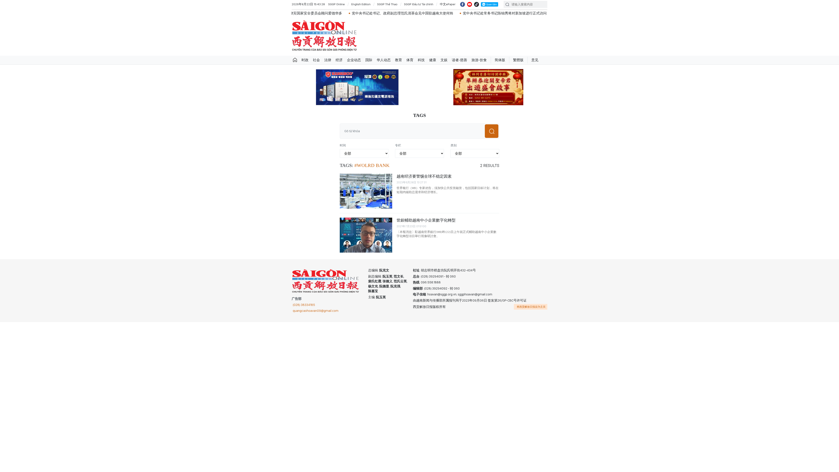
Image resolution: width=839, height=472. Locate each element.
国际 (368, 60)
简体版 (500, 60)
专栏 (398, 145)
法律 (327, 60)
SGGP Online (336, 4)
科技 (421, 60)
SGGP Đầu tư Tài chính (418, 4)
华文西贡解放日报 (324, 35)
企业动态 (354, 60)
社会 (316, 60)
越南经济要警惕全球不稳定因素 (424, 176)
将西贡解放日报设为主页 (531, 306)
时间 (343, 145)
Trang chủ (295, 60)
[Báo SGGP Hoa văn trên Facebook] (462, 4)
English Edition (361, 4)
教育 (398, 60)
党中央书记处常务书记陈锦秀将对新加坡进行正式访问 (477, 13)
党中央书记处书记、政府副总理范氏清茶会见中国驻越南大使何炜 (374, 13)
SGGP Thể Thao (387, 4)
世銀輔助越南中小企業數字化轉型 (426, 220)
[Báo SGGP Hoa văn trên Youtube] (469, 4)
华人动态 (384, 60)
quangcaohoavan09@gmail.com (315, 311)
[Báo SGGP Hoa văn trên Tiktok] (476, 4)
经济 (339, 60)
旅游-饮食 (479, 60)
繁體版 (518, 60)
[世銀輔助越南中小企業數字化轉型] (366, 235)
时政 (305, 60)
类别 (454, 145)
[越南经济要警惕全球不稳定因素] (366, 191)
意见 (534, 60)
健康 (432, 60)
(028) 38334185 (304, 305)
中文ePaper (448, 4)
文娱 (443, 60)
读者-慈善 (459, 60)
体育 (409, 60)
